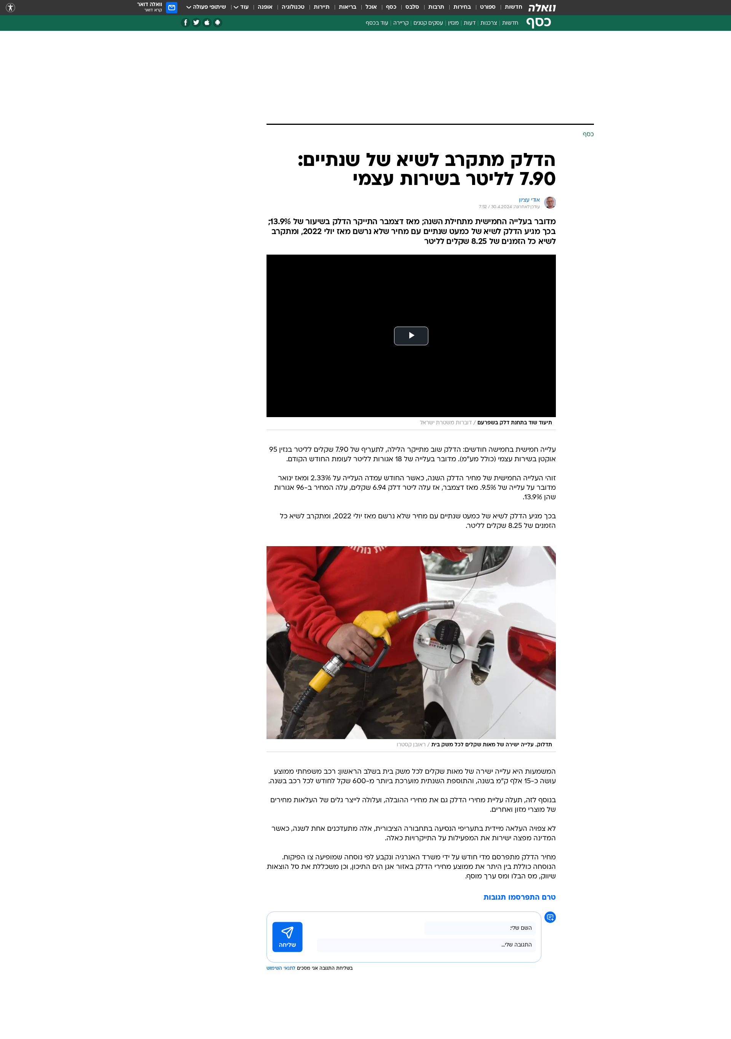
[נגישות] (10, 8)
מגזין (453, 23)
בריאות (347, 7)
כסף (391, 7)
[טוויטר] (196, 22)
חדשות (513, 7)
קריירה (401, 23)
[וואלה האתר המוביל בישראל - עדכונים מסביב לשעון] (542, 7)
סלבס (412, 7)
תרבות (436, 7)
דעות (470, 23)
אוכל (371, 7)
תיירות (322, 7)
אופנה (265, 7)
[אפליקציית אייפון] (207, 22)
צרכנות (488, 23)
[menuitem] (509, 7)
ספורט (488, 7)
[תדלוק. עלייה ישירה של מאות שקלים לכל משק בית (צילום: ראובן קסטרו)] (411, 649)
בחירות (462, 7)
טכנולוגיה (293, 7)
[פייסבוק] (185, 22)
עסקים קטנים (428, 23)
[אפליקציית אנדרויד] (217, 22)
